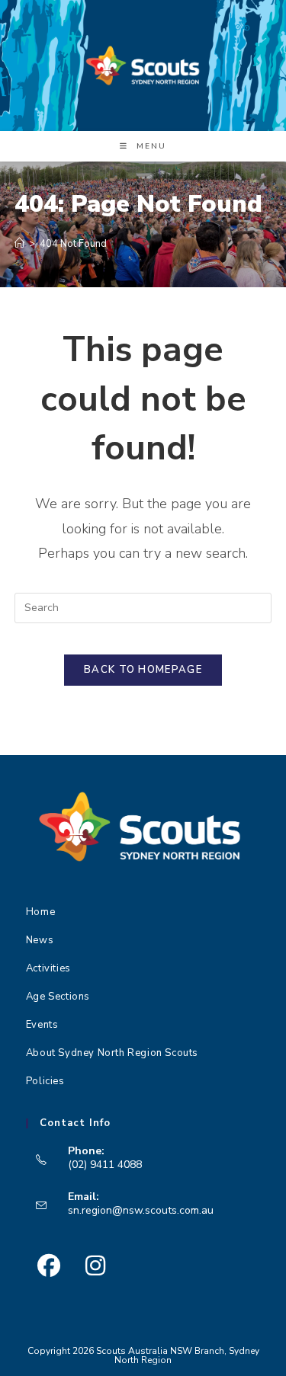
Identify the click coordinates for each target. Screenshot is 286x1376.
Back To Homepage (143, 670)
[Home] (19, 244)
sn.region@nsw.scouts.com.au (141, 1210)
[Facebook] (49, 1266)
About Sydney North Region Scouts (112, 1053)
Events (42, 1025)
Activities (48, 968)
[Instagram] (96, 1266)
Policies (45, 1081)
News (39, 940)
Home (40, 912)
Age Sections (58, 996)
